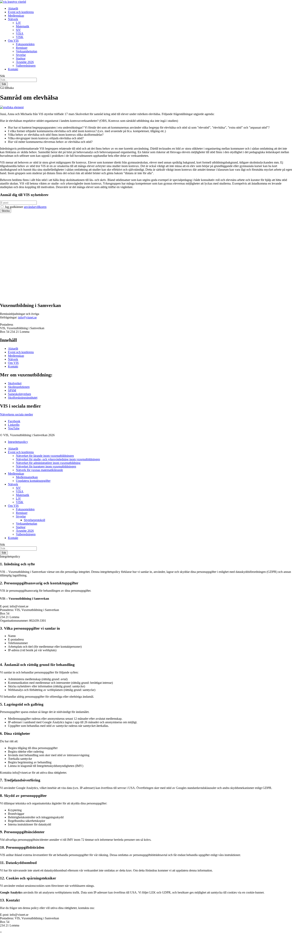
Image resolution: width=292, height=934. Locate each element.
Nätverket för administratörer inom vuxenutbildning (48, 463)
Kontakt (13, 69)
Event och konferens (21, 12)
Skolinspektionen (19, 387)
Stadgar (20, 58)
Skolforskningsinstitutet (22, 397)
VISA (19, 33)
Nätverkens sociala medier (16, 414)
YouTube (13, 428)
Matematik (22, 26)
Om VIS (13, 40)
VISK (19, 37)
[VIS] (13, 1)
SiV (18, 30)
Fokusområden (25, 44)
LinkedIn (13, 424)
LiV (18, 22)
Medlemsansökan (27, 477)
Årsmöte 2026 (25, 62)
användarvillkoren (35, 207)
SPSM (12, 390)
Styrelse (21, 55)
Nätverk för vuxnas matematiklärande (39, 470)
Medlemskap (16, 15)
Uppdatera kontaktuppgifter (33, 480)
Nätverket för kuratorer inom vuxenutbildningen (46, 466)
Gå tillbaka (7, 87)
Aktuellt (13, 8)
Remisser (21, 47)
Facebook (14, 421)
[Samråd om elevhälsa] (12, 107)
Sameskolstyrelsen (19, 394)
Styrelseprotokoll (34, 520)
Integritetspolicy (18, 441)
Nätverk (13, 19)
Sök (2, 76)
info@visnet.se (27, 317)
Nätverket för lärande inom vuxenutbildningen (45, 455)
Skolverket (14, 383)
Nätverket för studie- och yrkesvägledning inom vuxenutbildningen (58, 459)
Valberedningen (26, 65)
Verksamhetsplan (26, 51)
